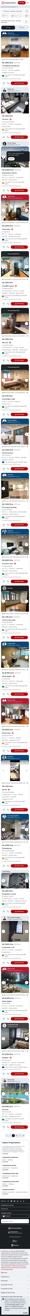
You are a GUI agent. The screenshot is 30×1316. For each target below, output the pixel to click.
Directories (4, 1281)
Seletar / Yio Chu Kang (8, 1192)
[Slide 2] (11, 111)
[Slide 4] (14, 165)
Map (23, 27)
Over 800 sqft (14, 1176)
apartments (22, 1265)
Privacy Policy (15, 1304)
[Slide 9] (19, 55)
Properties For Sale (6, 1285)
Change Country (6, 1213)
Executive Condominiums (13, 1267)
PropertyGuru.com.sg (6, 1251)
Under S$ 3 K (14, 1168)
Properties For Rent (7, 1289)
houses (22, 1267)
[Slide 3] (10, 55)
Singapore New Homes (8, 1292)
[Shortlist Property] (26, 39)
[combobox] (14, 11)
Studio (4, 1159)
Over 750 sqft (5, 1176)
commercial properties (7, 1269)
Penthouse (11, 1184)
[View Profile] (15, 34)
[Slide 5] (13, 55)
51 (16, 1135)
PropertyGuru (5, 1277)
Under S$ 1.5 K (6, 1168)
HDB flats (3, 1267)
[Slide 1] (10, 165)
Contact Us (4, 1209)
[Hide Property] (22, 39)
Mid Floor (4, 1184)
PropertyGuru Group (7, 1205)
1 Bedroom (10, 1159)
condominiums (15, 1265)
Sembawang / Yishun (22, 1192)
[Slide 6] (14, 55)
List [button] (9, 27)
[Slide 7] (16, 55)
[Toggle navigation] (27, 2)
